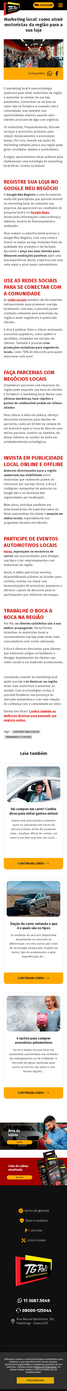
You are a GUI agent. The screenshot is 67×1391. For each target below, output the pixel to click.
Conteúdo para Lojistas (26, 732)
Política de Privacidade (45, 1367)
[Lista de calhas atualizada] (33, 1183)
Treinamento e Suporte (18, 737)
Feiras (8, 551)
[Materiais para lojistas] (33, 1148)
